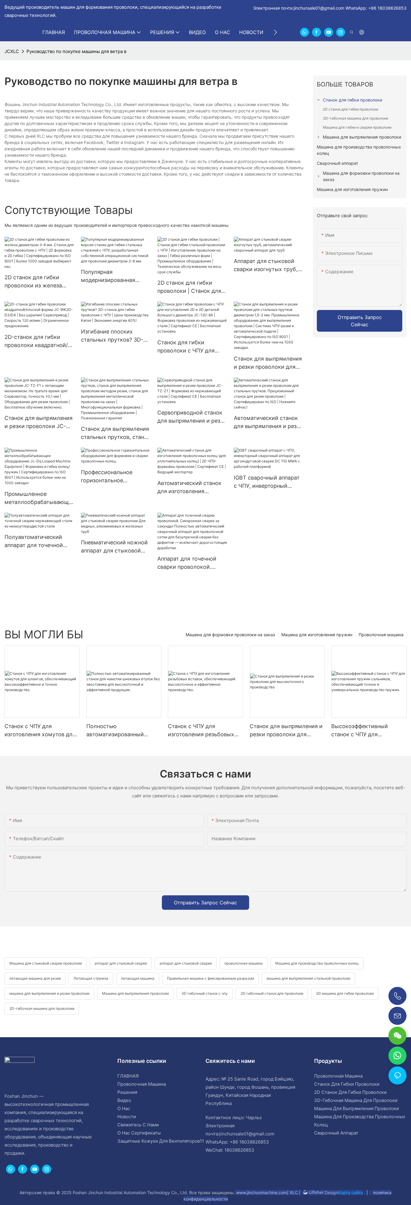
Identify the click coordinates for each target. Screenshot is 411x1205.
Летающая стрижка (90, 978)
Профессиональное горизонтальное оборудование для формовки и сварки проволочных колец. (108, 476)
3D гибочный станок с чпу (204, 993)
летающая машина (137, 978)
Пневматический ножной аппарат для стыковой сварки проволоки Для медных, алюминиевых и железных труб (114, 547)
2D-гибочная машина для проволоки (41, 1008)
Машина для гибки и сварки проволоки (357, 127)
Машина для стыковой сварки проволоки (45, 963)
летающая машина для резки (35, 978)
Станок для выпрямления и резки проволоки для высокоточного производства (286, 730)
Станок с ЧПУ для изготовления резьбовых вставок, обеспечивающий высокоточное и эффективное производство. (203, 730)
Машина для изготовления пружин (316, 634)
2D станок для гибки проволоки (350, 109)
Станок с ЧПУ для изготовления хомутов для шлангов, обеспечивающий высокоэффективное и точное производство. (41, 730)
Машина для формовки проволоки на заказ (230, 634)
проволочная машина (243, 963)
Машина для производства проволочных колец (317, 963)
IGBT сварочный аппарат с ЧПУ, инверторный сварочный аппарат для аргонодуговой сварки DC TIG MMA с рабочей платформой (268, 482)
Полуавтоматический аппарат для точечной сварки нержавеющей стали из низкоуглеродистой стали (39, 541)
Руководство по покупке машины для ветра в (76, 51)
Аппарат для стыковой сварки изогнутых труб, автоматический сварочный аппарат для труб (266, 265)
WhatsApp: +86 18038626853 (375, 8)
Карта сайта (350, 1192)
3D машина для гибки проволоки (345, 993)
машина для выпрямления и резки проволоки (49, 993)
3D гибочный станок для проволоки (271, 993)
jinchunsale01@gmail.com (319, 8)
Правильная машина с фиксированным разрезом (210, 978)
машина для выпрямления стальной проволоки (308, 978)
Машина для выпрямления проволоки (135, 993)
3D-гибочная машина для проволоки (355, 118)
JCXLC (12, 51)
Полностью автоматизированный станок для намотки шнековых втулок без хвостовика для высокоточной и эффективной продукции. (119, 730)
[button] (275, 32)
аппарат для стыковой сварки (120, 963)
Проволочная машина (381, 634)
